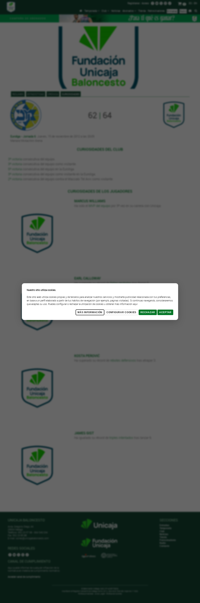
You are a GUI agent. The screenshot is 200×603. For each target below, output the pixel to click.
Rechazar (147, 312)
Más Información (90, 312)
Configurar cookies (121, 312)
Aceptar (165, 312)
